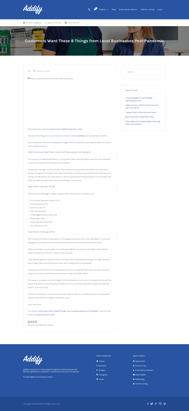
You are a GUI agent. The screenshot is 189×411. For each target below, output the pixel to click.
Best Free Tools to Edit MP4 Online (139, 117)
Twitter (102, 361)
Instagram (103, 375)
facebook (148, 403)
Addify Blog (139, 379)
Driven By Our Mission (128, 9)
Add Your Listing (147, 9)
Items (95, 10)
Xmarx (50, 377)
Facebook (102, 366)
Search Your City (54, 23)
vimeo (164, 403)
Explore (102, 9)
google (156, 403)
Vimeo (101, 379)
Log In (160, 9)
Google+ (102, 370)
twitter (151, 403)
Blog (113, 9)
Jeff (29, 71)
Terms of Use (140, 366)
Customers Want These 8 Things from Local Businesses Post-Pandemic (69, 311)
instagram (160, 403)
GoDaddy (81, 136)
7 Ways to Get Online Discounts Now (140, 112)
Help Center (140, 361)
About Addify (140, 375)
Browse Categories (34, 23)
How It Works (73, 23)
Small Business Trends (45, 315)
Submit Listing (141, 384)
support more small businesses (62, 129)
